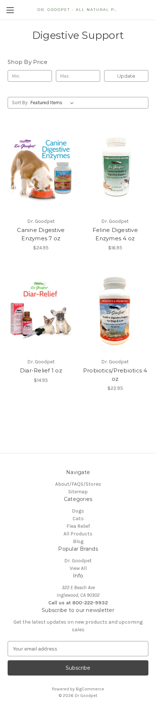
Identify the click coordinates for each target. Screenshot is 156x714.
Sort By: (20, 102)
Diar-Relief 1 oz (41, 370)
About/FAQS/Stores (78, 484)
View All (78, 568)
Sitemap (78, 492)
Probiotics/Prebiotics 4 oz (115, 374)
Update (126, 76)
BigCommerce (90, 688)
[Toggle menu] (10, 10)
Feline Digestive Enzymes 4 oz (115, 234)
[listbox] (53, 102)
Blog (78, 541)
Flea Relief (78, 526)
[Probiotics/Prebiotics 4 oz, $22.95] (115, 310)
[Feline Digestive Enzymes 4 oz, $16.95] (115, 169)
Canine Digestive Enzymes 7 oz (41, 234)
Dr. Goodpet (78, 561)
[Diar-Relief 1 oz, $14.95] (41, 310)
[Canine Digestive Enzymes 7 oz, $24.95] (41, 169)
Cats (78, 518)
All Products (78, 534)
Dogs (78, 511)
